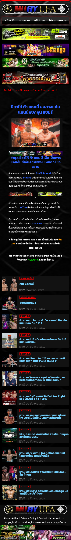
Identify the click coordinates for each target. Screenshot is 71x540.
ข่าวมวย (24, 20)
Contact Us (44, 518)
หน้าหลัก (10, 20)
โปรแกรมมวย (57, 20)
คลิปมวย (39, 20)
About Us (58, 518)
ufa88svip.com (32, 239)
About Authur (11, 518)
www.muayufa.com (57, 522)
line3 (51, 259)
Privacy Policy (28, 518)
